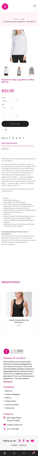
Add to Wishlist (6, 130)
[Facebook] (24, 441)
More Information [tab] (9, 143)
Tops (22, 19)
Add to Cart (15, 124)
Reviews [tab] (5, 149)
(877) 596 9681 (13, 429)
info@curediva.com (14, 425)
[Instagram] (19, 441)
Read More (7, 382)
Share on (5, 138)
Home (16, 19)
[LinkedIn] (28, 441)
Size (3, 104)
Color (3, 98)
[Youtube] (32, 441)
